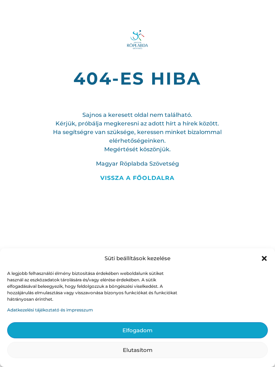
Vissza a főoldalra (137, 178)
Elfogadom (137, 330)
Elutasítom (138, 350)
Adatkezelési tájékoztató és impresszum (50, 310)
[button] (264, 258)
